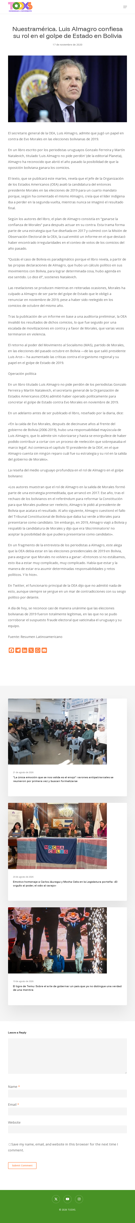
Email (13, 1104)
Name (14, 1086)
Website (14, 1122)
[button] (125, 7)
